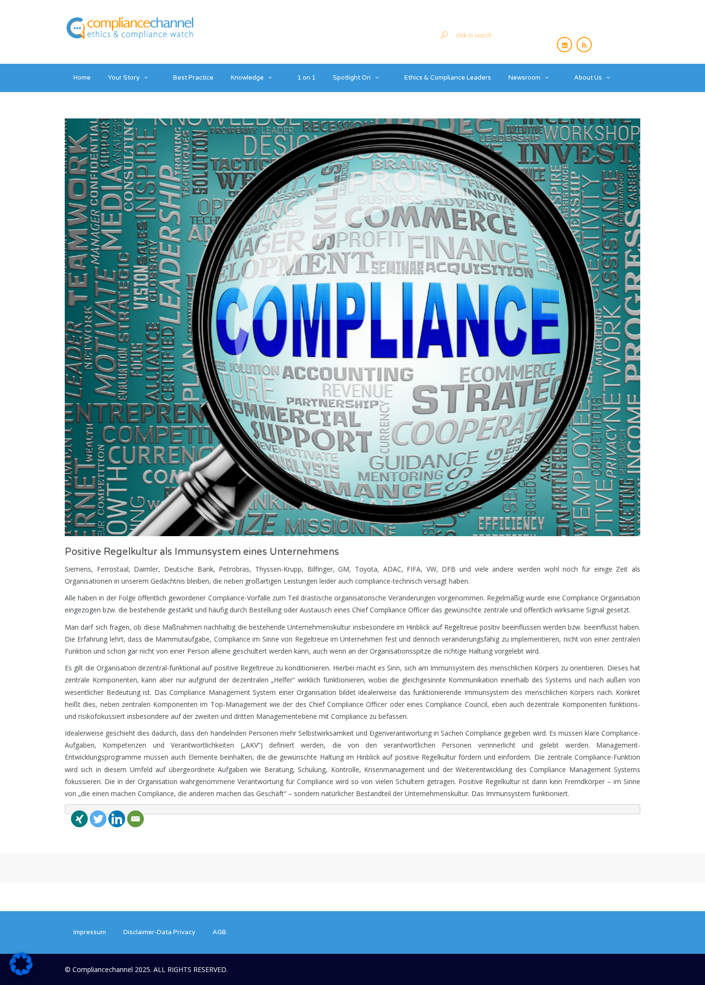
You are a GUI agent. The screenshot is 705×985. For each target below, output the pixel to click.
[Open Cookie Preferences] (21, 972)
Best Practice (193, 78)
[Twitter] (98, 818)
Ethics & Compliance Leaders (447, 78)
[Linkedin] (116, 818)
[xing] (79, 818)
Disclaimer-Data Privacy (159, 932)
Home (82, 78)
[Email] (135, 818)
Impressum (89, 932)
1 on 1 (306, 78)
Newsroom (524, 78)
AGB (219, 932)
